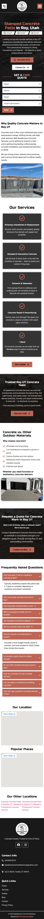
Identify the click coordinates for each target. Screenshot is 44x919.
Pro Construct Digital (26, 917)
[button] (39, 6)
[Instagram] (25, 845)
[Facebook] (18, 845)
